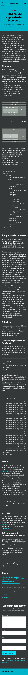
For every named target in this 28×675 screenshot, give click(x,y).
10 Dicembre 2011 (19, 24)
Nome (4, 630)
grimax (9, 24)
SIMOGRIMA (14, 3)
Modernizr (5, 524)
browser (6, 587)
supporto (22, 587)
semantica (17, 587)
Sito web (4, 645)
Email (3, 637)
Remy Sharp (6, 471)
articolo (6, 528)
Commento (5, 615)
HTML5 (14, 10)
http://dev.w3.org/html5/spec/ (11, 577)
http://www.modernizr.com (11, 583)
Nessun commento (15, 27)
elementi (11, 587)
